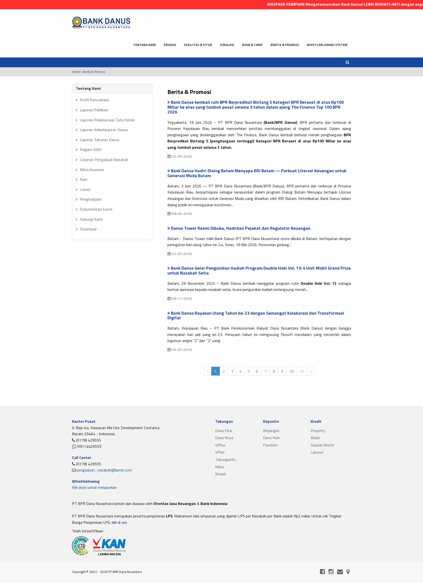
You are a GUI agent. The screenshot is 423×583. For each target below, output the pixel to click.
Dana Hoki (271, 438)
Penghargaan (91, 199)
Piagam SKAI (90, 149)
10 (291, 371)
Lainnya (317, 452)
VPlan (219, 452)
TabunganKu (225, 459)
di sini (122, 522)
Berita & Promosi (284, 44)
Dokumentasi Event (96, 209)
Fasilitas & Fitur (198, 44)
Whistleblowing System (327, 44)
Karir (83, 179)
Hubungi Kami (91, 219)
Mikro (219, 467)
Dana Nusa (224, 438)
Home (76, 71)
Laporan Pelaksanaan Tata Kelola (107, 120)
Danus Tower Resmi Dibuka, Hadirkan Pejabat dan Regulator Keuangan (240, 228)
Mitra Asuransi (92, 169)
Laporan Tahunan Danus (99, 140)
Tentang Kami (144, 44)
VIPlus (220, 445)
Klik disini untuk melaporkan (94, 487)
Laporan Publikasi (94, 110)
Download (88, 229)
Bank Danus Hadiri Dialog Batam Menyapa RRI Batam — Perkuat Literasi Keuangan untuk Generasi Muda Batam (256, 173)
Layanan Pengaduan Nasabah (104, 159)
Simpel (220, 474)
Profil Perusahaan (94, 100)
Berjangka (271, 431)
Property (318, 431)
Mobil (315, 438)
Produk (170, 44)
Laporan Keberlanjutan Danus (104, 130)
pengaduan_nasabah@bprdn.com (104, 470)
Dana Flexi (223, 431)
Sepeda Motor (322, 445)
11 (302, 371)
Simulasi (227, 44)
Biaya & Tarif (252, 44)
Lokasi (85, 189)
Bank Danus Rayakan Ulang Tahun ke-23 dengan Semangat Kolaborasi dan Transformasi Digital (255, 315)
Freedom (270, 445)
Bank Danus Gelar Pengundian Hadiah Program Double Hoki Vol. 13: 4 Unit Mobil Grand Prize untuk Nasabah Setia (259, 270)
